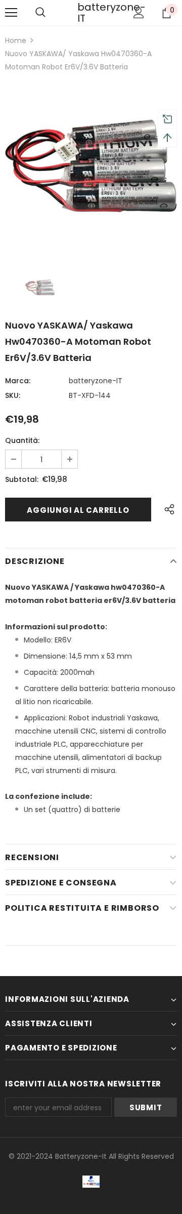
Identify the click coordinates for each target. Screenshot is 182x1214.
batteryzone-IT (90, 13)
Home (15, 40)
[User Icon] (138, 13)
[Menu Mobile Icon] (11, 13)
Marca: (17, 381)
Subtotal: (21, 479)
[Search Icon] (40, 13)
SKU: (12, 395)
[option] (91, 167)
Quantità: (22, 440)
